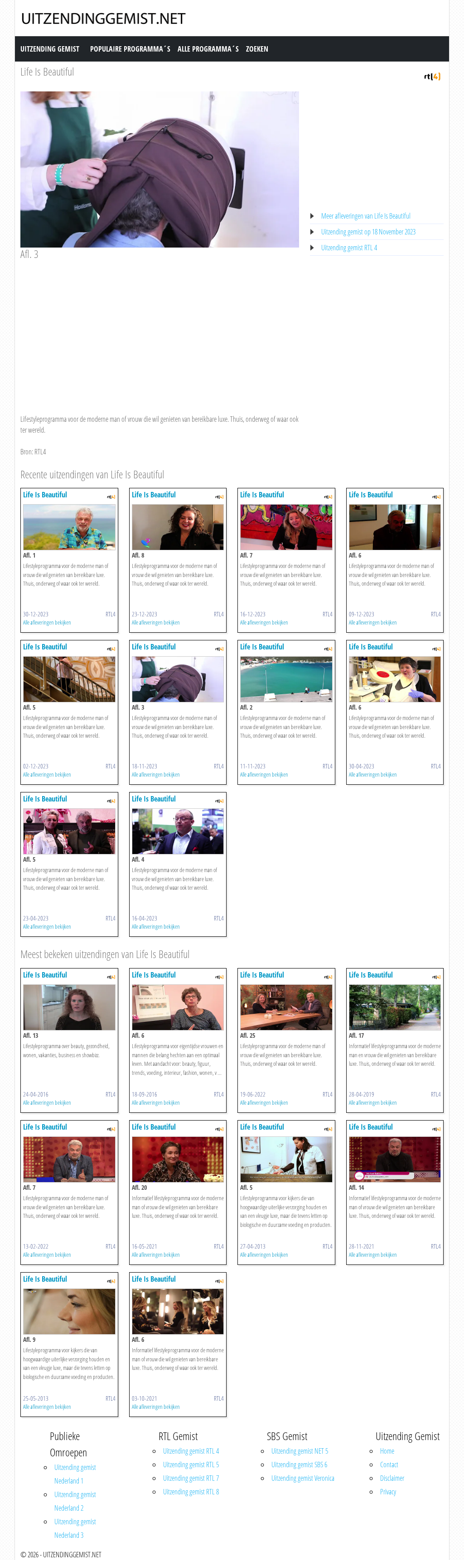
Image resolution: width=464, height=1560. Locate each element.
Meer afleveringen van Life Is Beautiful (366, 216)
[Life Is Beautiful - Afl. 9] (69, 1311)
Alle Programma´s (208, 49)
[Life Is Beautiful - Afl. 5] (69, 679)
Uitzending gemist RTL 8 (191, 1492)
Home (387, 1451)
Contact (389, 1464)
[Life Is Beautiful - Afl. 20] (178, 1159)
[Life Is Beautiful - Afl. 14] (395, 1159)
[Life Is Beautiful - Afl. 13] (69, 1007)
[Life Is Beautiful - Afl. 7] (286, 527)
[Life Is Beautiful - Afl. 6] (395, 527)
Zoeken (257, 49)
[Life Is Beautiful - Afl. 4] (178, 831)
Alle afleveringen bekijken (47, 622)
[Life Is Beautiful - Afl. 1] (69, 527)
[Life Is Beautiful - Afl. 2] (286, 679)
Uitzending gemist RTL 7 (191, 1478)
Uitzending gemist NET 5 (299, 1451)
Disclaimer (392, 1478)
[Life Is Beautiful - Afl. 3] (178, 679)
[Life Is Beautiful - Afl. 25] (286, 1007)
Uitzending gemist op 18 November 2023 (368, 232)
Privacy (388, 1492)
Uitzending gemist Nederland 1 (75, 1474)
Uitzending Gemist (49, 49)
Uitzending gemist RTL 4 (349, 248)
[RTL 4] (432, 76)
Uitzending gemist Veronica (302, 1478)
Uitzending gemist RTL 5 (191, 1464)
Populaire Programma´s (130, 49)
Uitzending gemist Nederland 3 (75, 1528)
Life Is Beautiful (47, 71)
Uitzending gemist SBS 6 (299, 1464)
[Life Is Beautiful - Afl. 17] (395, 1007)
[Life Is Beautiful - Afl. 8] (178, 527)
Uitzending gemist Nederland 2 (75, 1501)
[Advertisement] (159, 328)
